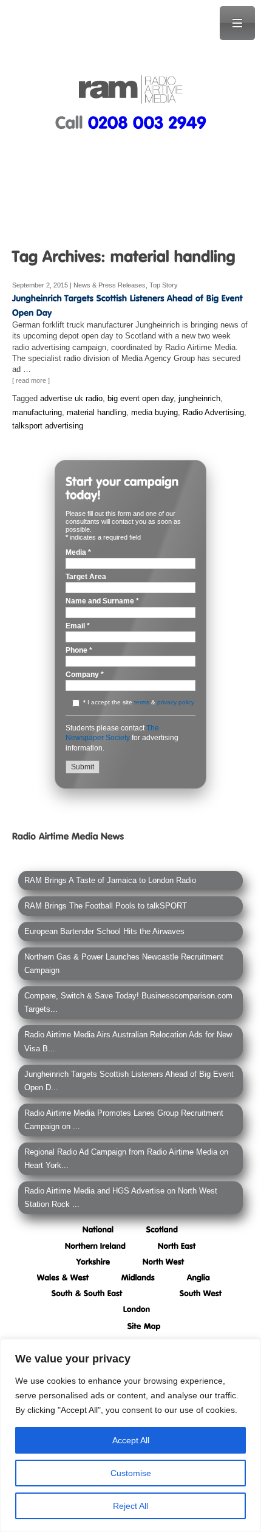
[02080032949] (147, 121)
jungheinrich (199, 398)
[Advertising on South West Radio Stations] (201, 1292)
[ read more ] (31, 380)
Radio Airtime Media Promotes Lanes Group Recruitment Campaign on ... (123, 1119)
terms (141, 702)
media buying (154, 412)
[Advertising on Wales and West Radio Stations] (63, 1277)
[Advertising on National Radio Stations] (98, 1229)
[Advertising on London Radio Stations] (137, 1308)
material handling (96, 412)
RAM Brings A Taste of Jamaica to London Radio (110, 880)
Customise (130, 1473)
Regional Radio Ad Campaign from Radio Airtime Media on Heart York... (126, 1158)
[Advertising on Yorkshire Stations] (93, 1261)
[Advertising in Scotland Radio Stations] (162, 1229)
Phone (79, 650)
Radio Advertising (213, 412)
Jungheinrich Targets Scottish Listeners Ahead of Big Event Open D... (129, 1081)
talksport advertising (47, 425)
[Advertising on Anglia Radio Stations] (198, 1277)
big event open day (140, 398)
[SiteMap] (144, 1325)
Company (85, 675)
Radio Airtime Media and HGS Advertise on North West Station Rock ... (120, 1197)
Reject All (130, 1506)
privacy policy (175, 702)
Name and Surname (102, 601)
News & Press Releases (109, 285)
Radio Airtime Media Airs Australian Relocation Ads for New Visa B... (128, 1041)
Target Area (86, 577)
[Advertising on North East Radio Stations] (177, 1244)
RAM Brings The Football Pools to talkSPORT (105, 905)
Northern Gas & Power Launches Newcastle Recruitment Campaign (123, 963)
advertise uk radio (71, 398)
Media (78, 553)
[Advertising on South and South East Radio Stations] (87, 1292)
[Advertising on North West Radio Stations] (164, 1261)
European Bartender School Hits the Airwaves (104, 931)
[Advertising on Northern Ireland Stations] (95, 1244)
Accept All (130, 1440)
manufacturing (37, 412)
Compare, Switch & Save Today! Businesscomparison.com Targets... (128, 1002)
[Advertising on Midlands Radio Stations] (138, 1277)
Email (78, 626)
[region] (130, 1435)
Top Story (163, 285)
